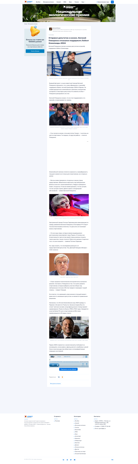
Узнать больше (35, 51)
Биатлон (77, 442)
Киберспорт (78, 440)
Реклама (57, 421)
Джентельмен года (103, 2)
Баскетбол (78, 429)
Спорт (25, 24)
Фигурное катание (48, 2)
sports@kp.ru (102, 428)
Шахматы (77, 438)
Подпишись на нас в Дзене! (68, 369)
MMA (65, 2)
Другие (77, 449)
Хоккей (59, 2)
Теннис (77, 2)
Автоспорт (78, 436)
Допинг (77, 445)
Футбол (38, 2)
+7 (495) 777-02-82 (105, 426)
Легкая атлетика (79, 447)
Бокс (70, 2)
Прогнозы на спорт (80, 451)
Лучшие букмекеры (80, 453)
